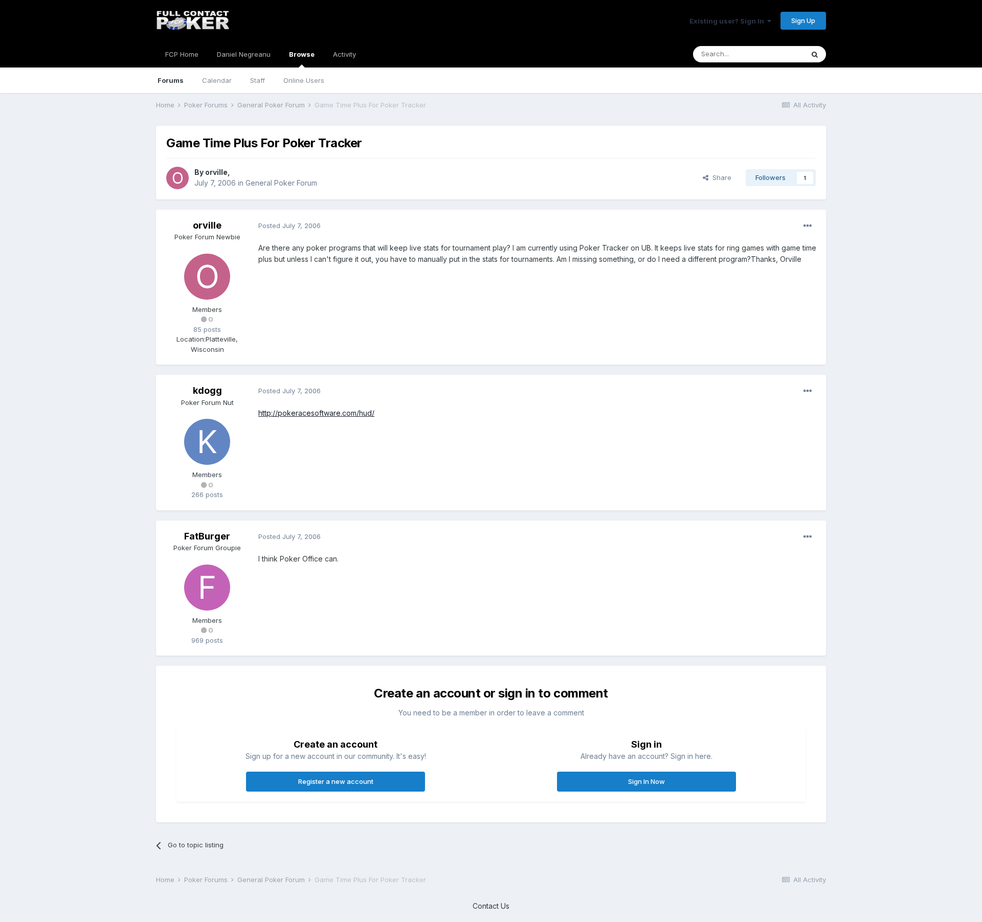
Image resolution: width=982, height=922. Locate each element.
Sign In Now (646, 781)
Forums (171, 80)
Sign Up (803, 20)
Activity (344, 54)
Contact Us (491, 906)
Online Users (303, 80)
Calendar (217, 80)
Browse (302, 54)
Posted (289, 225)
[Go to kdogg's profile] (207, 442)
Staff (257, 80)
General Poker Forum (281, 182)
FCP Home (181, 54)
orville (216, 172)
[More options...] (807, 226)
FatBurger (207, 536)
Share (719, 177)
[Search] (815, 54)
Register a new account (335, 781)
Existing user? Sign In (728, 21)
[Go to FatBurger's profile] (207, 588)
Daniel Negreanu (244, 54)
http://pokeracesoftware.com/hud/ (316, 413)
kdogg (207, 390)
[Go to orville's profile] (177, 178)
